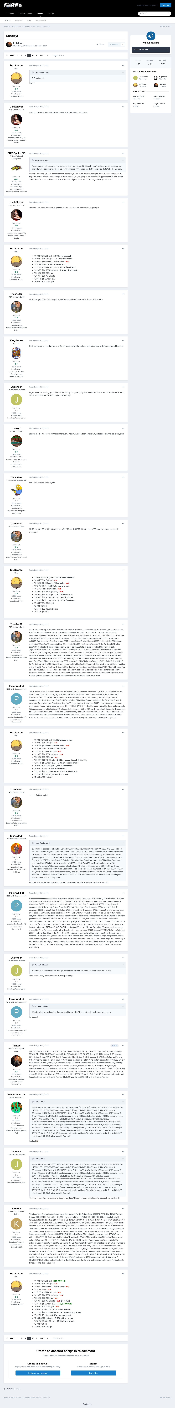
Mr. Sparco (16, 65)
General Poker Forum (38, 46)
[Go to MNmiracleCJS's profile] (16, 1107)
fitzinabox (16, 477)
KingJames (16, 340)
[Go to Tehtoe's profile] (9, 44)
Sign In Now (93, 1373)
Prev (12, 56)
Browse (40, 14)
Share (101, 44)
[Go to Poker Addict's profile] (16, 699)
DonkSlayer (16, 106)
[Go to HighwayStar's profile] (155, 78)
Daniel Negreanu (25, 14)
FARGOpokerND (16, 153)
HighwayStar (164, 77)
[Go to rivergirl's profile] (16, 441)
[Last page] (48, 55)
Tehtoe (19, 43)
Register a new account (37, 1373)
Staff (29, 20)
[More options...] (123, 65)
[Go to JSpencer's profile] (16, 399)
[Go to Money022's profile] (16, 849)
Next (42, 56)
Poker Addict (16, 686)
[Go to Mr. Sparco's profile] (16, 78)
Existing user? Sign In (147, 5)
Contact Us (87, 1404)
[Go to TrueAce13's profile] (16, 307)
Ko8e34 (16, 1208)
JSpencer (16, 386)
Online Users (40, 20)
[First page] (7, 55)
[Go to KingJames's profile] (16, 353)
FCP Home (10, 14)
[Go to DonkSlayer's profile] (16, 119)
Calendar (19, 20)
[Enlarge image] (37, 1141)
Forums (7, 20)
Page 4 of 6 (58, 56)
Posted (39, 65)
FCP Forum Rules (141, 50)
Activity (51, 14)
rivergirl (16, 428)
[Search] (168, 14)
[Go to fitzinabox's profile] (16, 490)
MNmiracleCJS (16, 1094)
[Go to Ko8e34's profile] (16, 1224)
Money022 (16, 836)
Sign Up (166, 5)
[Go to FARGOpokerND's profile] (16, 168)
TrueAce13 (16, 294)
